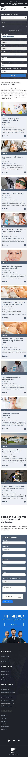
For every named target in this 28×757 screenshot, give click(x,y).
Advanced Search (14, 30)
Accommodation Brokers (7, 700)
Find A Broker (4, 661)
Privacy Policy (4, 726)
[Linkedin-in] (19, 1)
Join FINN (14, 4)
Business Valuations (6, 706)
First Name (5, 540)
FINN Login (4, 721)
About (2, 3)
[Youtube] (16, 1)
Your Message (6, 585)
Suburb (4, 553)
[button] (25, 8)
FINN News (4, 715)
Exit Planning (4, 679)
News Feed (8, 3)
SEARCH (13, 75)
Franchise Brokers (6, 695)
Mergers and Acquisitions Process (10, 677)
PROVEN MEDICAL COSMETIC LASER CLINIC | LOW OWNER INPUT (12, 341)
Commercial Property (6, 697)
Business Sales (5, 689)
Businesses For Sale (22, 3)
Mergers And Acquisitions (8, 692)
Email (4, 572)
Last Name (5, 546)
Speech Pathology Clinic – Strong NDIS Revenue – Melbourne (11, 120)
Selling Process (5, 656)
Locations (3, 729)
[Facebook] (14, 1)
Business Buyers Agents (7, 703)
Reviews (14, 3)
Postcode (5, 559)
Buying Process (5, 674)
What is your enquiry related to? (11, 578)
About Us (3, 724)
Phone (4, 565)
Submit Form (7, 601)
